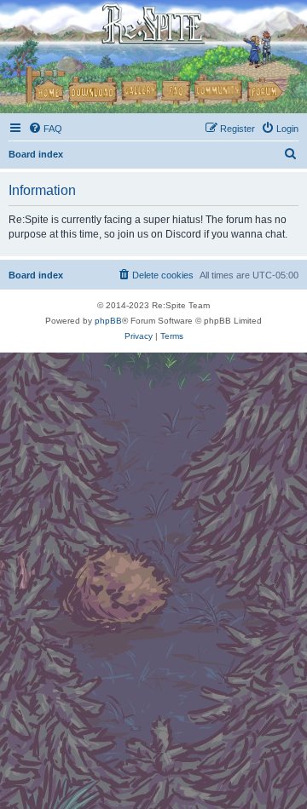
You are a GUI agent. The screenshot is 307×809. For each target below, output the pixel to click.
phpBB (108, 320)
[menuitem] (45, 128)
